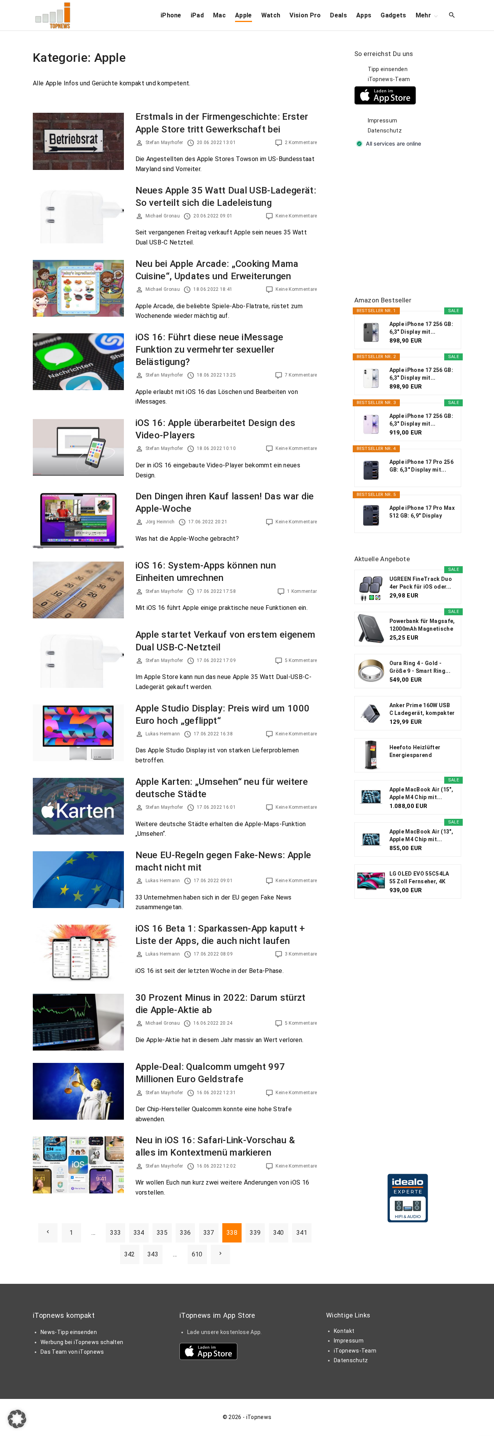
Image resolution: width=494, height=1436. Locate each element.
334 (139, 1232)
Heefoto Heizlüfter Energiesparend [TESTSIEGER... (415, 751)
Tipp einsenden (388, 69)
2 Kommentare (301, 142)
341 (301, 1232)
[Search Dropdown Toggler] (452, 15)
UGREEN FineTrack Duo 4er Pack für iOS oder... (420, 583)
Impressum (383, 120)
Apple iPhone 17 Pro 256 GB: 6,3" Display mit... (421, 466)
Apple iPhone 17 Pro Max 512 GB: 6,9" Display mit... (422, 512)
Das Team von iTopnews (72, 1352)
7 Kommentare (301, 375)
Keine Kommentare (296, 216)
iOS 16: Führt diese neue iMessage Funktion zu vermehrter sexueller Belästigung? (209, 349)
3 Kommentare (301, 954)
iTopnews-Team (389, 79)
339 (255, 1232)
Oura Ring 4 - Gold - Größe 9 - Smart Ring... (419, 667)
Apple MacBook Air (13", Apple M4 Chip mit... (421, 835)
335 (162, 1232)
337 (208, 1232)
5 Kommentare (301, 660)
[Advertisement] (412, 222)
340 (278, 1232)
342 (129, 1254)
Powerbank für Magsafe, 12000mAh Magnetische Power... (422, 625)
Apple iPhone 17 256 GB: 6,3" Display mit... (421, 328)
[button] (17, 1419)
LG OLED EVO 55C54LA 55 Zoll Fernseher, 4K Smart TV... (419, 878)
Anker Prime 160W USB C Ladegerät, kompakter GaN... (422, 709)
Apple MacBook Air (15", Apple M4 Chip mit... (421, 793)
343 (152, 1254)
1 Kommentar (302, 591)
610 (197, 1254)
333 (115, 1232)
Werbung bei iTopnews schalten (82, 1342)
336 (185, 1232)
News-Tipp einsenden (69, 1332)
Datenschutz (385, 130)
